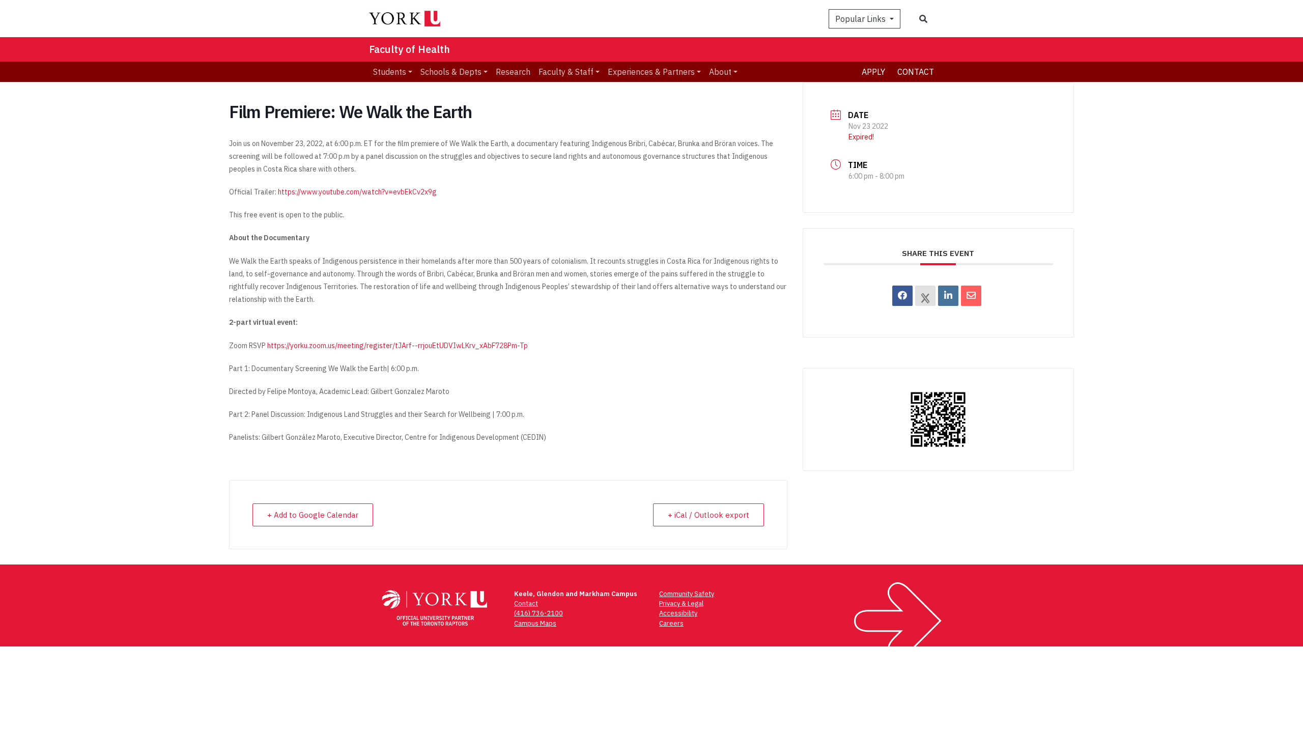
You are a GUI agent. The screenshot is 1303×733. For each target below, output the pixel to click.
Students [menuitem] (389, 72)
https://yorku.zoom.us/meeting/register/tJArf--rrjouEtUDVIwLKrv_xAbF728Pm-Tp (397, 345)
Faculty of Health (409, 49)
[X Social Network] (925, 296)
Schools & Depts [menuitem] (450, 72)
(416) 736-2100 (538, 613)
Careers (671, 623)
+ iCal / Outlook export (708, 515)
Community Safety (686, 593)
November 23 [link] (282, 143)
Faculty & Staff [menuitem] (566, 72)
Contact (915, 72)
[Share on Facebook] (902, 296)
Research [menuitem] (513, 72)
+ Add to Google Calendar (312, 515)
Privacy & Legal (681, 603)
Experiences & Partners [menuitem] (651, 72)
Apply (873, 72)
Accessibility (678, 613)
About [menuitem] (720, 72)
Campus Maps (535, 623)
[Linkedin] (948, 296)
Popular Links (861, 19)
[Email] (971, 296)
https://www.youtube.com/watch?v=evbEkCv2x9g (357, 191)
